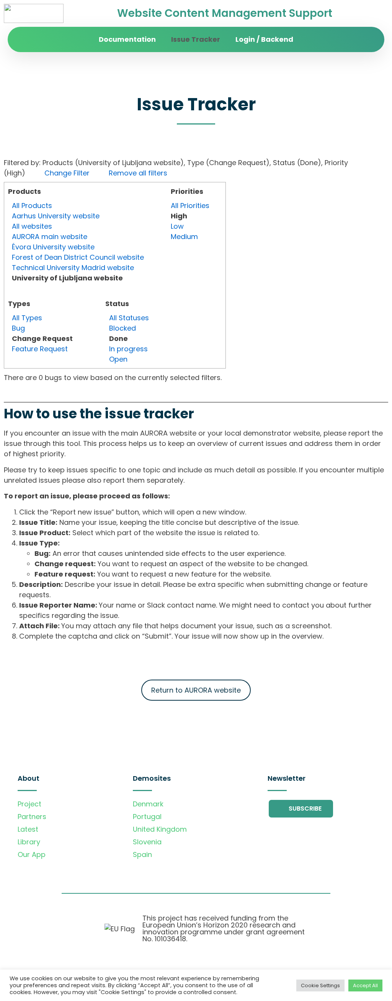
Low (177, 226)
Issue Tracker (195, 39)
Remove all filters (138, 173)
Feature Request (40, 349)
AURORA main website (49, 236)
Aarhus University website (56, 216)
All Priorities (190, 205)
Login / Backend (264, 39)
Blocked (122, 328)
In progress (128, 349)
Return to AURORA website (196, 690)
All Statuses (129, 318)
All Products (32, 205)
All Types (27, 318)
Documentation (127, 39)
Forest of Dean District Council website (78, 257)
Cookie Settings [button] (320, 985)
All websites (32, 226)
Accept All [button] (365, 985)
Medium (184, 236)
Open (118, 359)
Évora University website (53, 247)
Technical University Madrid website (73, 267)
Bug (18, 328)
